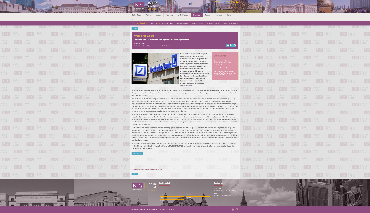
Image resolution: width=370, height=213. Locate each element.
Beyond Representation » (222, 68)
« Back (135, 28)
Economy (189, 192)
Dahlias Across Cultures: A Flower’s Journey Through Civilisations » (223, 62)
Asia (161, 197)
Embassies (163, 189)
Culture (207, 15)
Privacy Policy (169, 209)
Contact (228, 1)
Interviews (218, 15)
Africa (162, 192)
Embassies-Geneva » (182, 23)
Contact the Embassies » (230, 23)
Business (196, 15)
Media (217, 1)
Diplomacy (169, 15)
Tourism (229, 15)
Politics (148, 15)
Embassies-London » (198, 23)
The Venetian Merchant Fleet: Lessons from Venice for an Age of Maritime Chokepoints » (225, 73)
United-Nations (183, 15)
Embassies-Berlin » (167, 23)
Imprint (161, 209)
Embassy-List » (153, 23)
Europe (162, 200)
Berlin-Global (136, 15)
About (222, 1)
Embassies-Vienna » (213, 23)
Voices (158, 15)
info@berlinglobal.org (226, 195)
